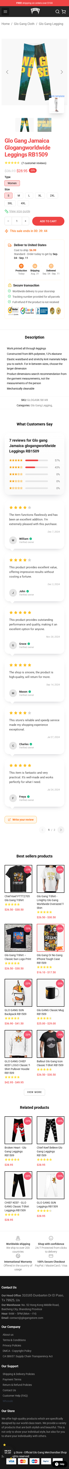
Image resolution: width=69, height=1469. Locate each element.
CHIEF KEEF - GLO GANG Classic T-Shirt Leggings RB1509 (17, 1206)
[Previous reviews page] (42, 829)
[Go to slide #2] (44, 125)
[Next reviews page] (61, 829)
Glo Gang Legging (51, 24)
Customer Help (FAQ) (15, 1395)
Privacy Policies (12, 1345)
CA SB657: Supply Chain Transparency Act (28, 1356)
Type (8, 177)
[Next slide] (62, 72)
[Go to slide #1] (24, 125)
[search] (57, 11)
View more (34, 1092)
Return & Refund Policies (17, 1384)
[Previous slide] (7, 72)
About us (8, 1334)
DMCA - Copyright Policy (17, 1350)
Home (6, 24)
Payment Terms (12, 1379)
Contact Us (9, 1390)
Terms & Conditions (14, 1340)
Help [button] (62, 1464)
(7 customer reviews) (33, 163)
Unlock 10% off (7, 1452)
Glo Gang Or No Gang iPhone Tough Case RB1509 (49, 959)
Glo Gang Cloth (24, 24)
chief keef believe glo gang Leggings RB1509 (49, 1151)
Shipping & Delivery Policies (19, 1374)
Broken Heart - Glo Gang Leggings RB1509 (15, 1151)
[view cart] (63, 11)
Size (7, 189)
